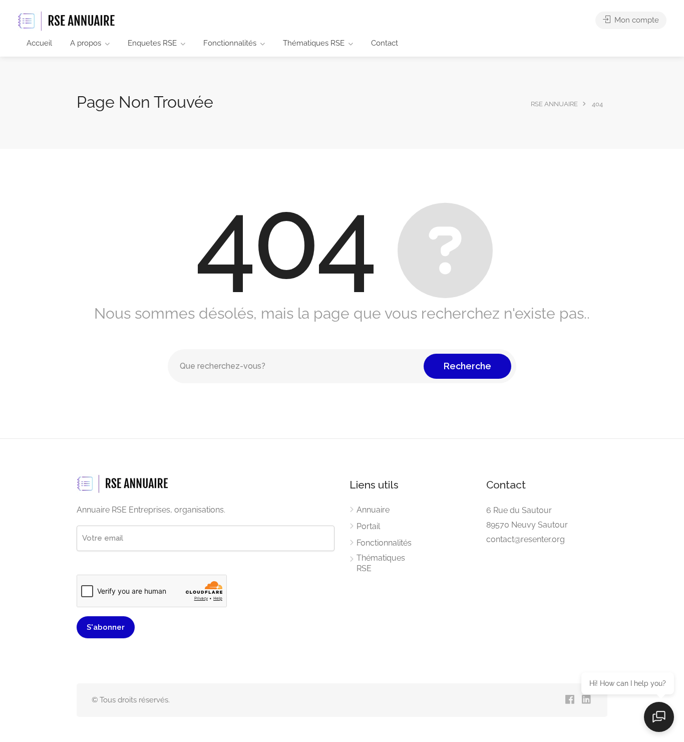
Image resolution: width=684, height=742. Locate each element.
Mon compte (635, 20)
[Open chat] (659, 717)
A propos (85, 43)
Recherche (467, 366)
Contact (384, 43)
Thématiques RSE (314, 43)
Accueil (39, 43)
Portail (368, 526)
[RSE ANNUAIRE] (68, 21)
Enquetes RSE (152, 43)
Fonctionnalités (229, 43)
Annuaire (373, 510)
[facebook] (569, 700)
